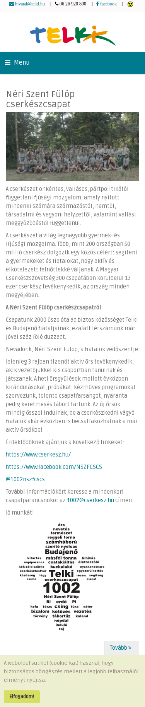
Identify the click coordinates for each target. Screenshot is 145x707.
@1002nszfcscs (26, 479)
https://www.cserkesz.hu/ (38, 454)
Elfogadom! (22, 696)
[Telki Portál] (72, 32)
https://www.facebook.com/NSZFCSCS (54, 467)
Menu (21, 63)
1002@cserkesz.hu (90, 500)
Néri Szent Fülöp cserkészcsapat (40, 99)
